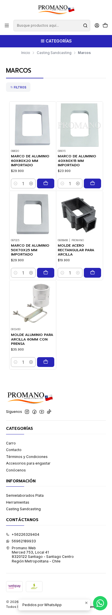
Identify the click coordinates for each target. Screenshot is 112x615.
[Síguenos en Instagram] (27, 412)
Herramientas (17, 502)
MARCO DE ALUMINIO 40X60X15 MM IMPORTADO (77, 161)
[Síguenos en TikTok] (49, 412)
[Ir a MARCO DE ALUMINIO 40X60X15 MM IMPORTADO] (79, 125)
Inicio (25, 53)
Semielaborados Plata (25, 495)
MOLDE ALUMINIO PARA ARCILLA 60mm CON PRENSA (32, 339)
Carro (11, 443)
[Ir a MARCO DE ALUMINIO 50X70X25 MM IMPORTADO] (33, 214)
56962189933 (23, 541)
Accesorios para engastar (28, 463)
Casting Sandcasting (54, 53)
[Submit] (85, 25)
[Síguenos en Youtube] (41, 412)
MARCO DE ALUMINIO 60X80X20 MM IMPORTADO (30, 161)
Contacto (14, 450)
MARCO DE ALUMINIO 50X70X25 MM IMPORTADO (30, 250)
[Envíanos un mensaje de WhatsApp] (100, 603)
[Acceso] (97, 25)
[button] (18, 87)
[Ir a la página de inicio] (56, 9)
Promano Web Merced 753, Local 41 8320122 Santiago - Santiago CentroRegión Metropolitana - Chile (43, 554)
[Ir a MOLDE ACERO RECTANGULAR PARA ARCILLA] (79, 214)
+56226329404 (25, 534)
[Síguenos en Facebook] (34, 412)
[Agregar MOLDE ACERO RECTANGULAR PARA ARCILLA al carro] (92, 273)
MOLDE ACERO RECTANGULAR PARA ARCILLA (76, 250)
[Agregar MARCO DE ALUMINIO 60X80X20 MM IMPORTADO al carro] (45, 183)
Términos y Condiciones (27, 457)
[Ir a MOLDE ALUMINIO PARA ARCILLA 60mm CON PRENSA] (33, 303)
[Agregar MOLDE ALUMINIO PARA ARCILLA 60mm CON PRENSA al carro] (45, 362)
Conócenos (16, 470)
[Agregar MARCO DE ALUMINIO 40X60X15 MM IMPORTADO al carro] (92, 183)
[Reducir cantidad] (15, 183)
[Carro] (105, 25)
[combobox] (51, 25)
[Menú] (7, 25)
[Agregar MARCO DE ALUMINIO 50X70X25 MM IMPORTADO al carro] (45, 273)
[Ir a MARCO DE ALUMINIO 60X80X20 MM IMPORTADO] (33, 125)
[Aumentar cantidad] (31, 183)
